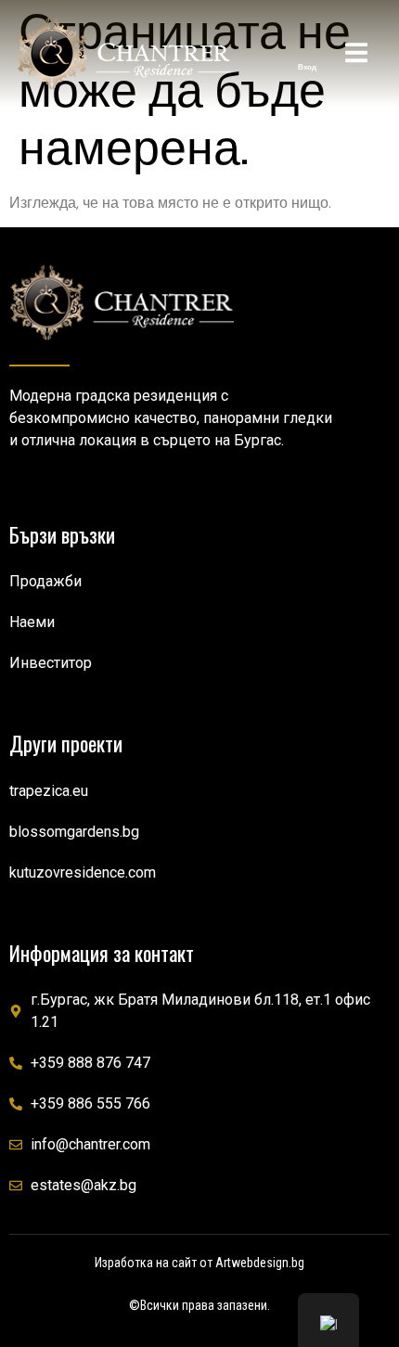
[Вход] (307, 49)
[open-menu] (356, 55)
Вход (307, 66)
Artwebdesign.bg (259, 1262)
